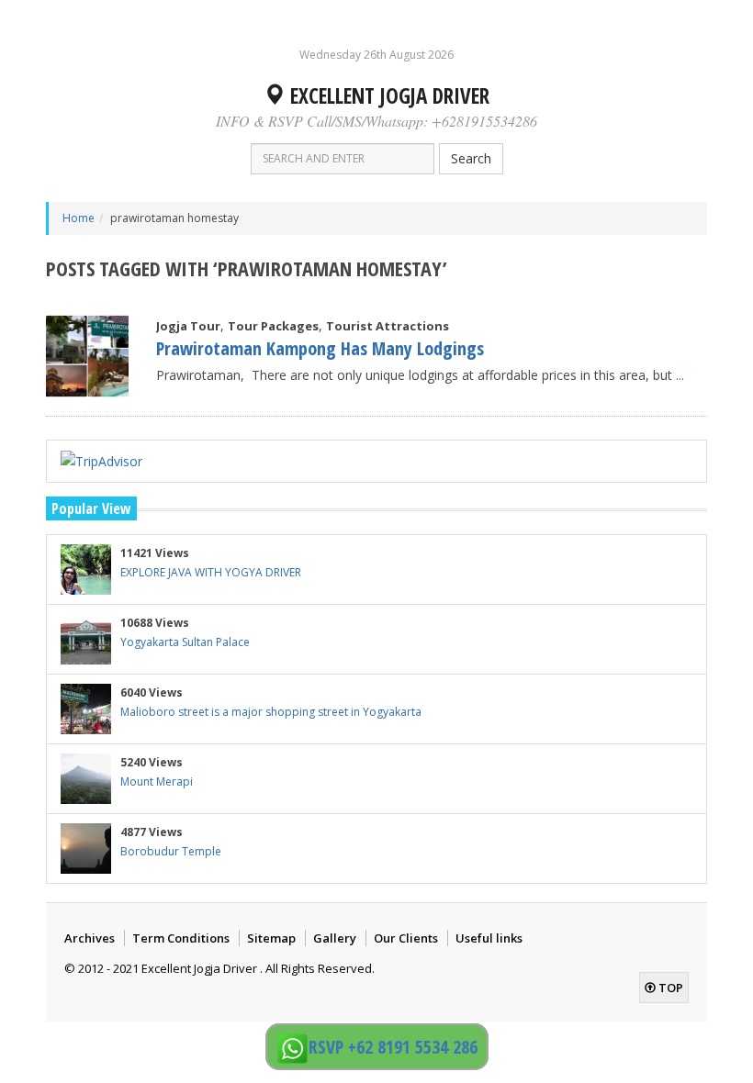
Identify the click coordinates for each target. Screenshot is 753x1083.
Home (78, 218)
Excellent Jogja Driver (387, 95)
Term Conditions (181, 938)
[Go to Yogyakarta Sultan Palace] (86, 639)
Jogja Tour (188, 326)
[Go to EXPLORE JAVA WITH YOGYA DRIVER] (86, 569)
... (680, 375)
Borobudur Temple (170, 851)
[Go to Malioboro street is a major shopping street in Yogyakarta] (86, 709)
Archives (89, 938)
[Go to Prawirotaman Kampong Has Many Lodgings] (87, 356)
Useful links (489, 938)
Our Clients (406, 938)
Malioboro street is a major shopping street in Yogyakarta (270, 712)
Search (471, 158)
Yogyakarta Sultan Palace (185, 642)
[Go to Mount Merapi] (86, 779)
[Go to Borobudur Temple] (86, 848)
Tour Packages (273, 326)
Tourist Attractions (387, 326)
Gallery (334, 938)
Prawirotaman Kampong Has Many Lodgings (320, 348)
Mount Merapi (156, 781)
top (669, 987)
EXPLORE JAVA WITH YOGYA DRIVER (210, 572)
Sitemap (271, 938)
